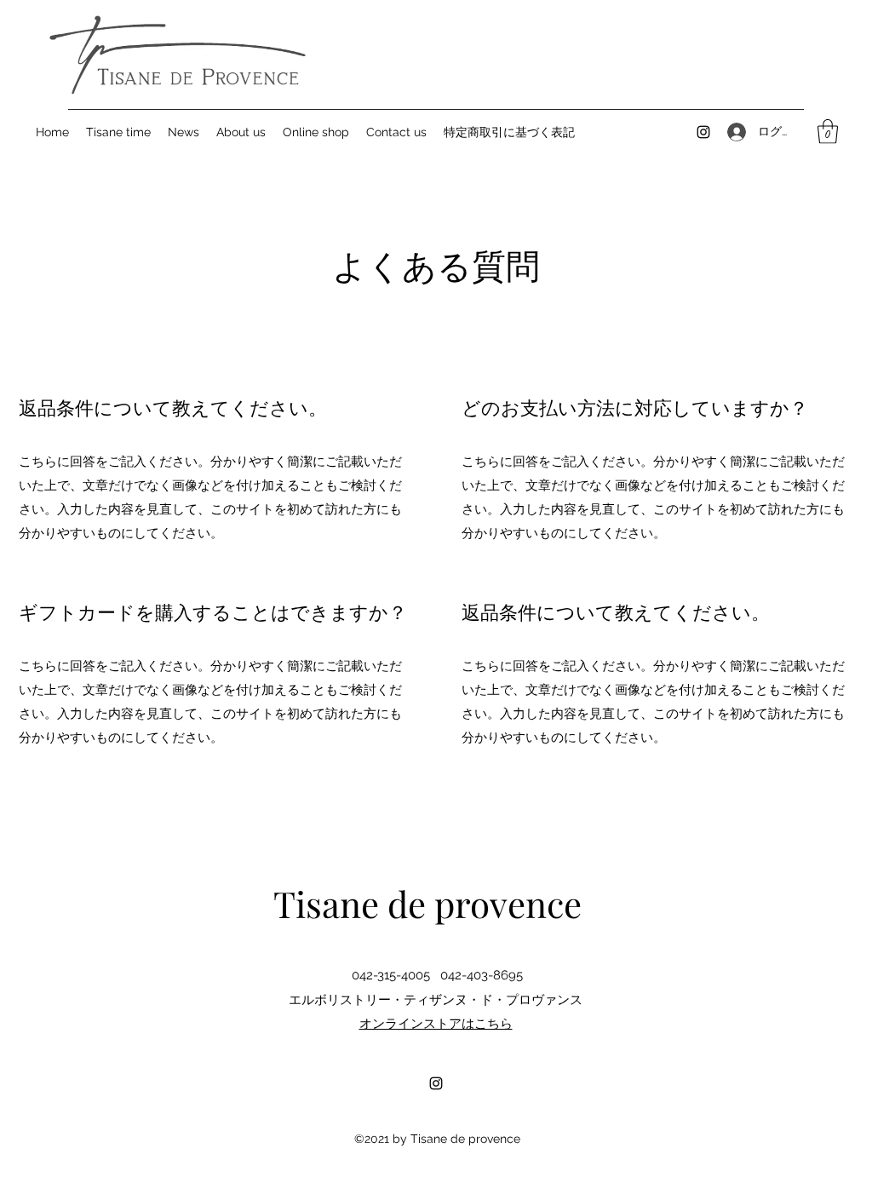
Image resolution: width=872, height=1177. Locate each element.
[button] (828, 131)
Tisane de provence (427, 903)
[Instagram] (703, 132)
